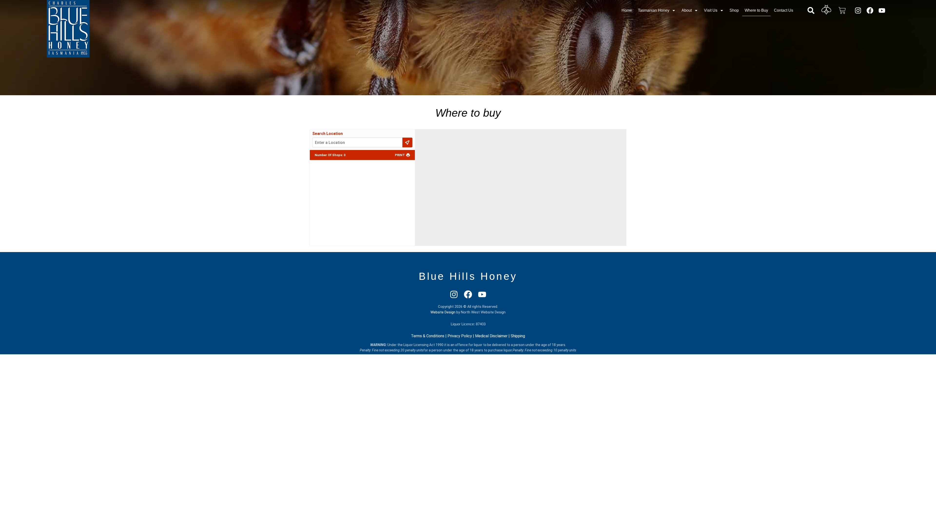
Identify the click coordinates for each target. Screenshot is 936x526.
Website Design (442, 312)
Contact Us (783, 10)
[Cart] (842, 10)
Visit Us (710, 10)
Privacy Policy (460, 336)
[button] (811, 10)
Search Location (327, 134)
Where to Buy (756, 10)
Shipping (518, 336)
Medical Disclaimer (491, 336)
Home (627, 10)
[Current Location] (407, 142)
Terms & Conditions (427, 336)
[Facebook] (870, 10)
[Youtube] (882, 10)
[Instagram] (858, 10)
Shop (734, 10)
